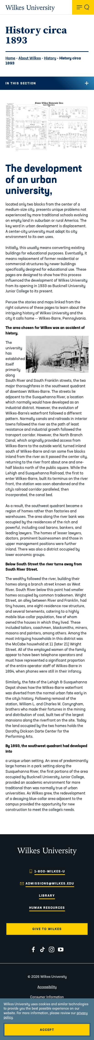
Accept (47, 1030)
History (50, 58)
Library (47, 895)
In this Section (20, 83)
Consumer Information (47, 997)
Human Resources (47, 908)
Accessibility (47, 987)
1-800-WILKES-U (49, 871)
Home (10, 58)
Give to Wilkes (47, 929)
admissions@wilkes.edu (50, 883)
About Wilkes (29, 58)
